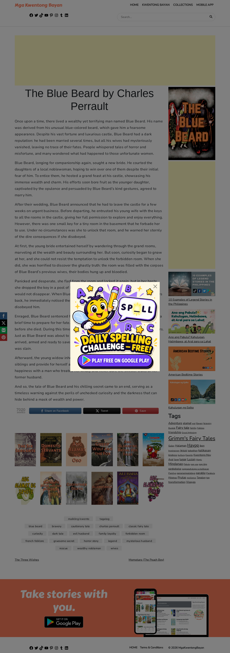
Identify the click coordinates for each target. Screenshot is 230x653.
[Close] (155, 286)
